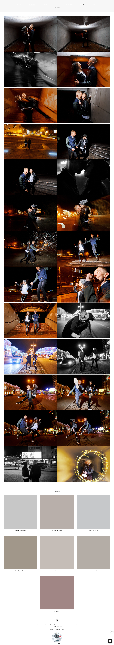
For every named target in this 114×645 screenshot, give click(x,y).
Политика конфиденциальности (57, 629)
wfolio (59, 643)
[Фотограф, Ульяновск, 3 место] (57, 642)
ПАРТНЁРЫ (82, 5)
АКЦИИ (56, 5)
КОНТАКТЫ (57, 7)
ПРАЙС (45, 5)
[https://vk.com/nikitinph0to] (57, 620)
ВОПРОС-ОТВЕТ (69, 5)
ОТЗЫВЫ (95, 5)
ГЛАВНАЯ (19, 5)
